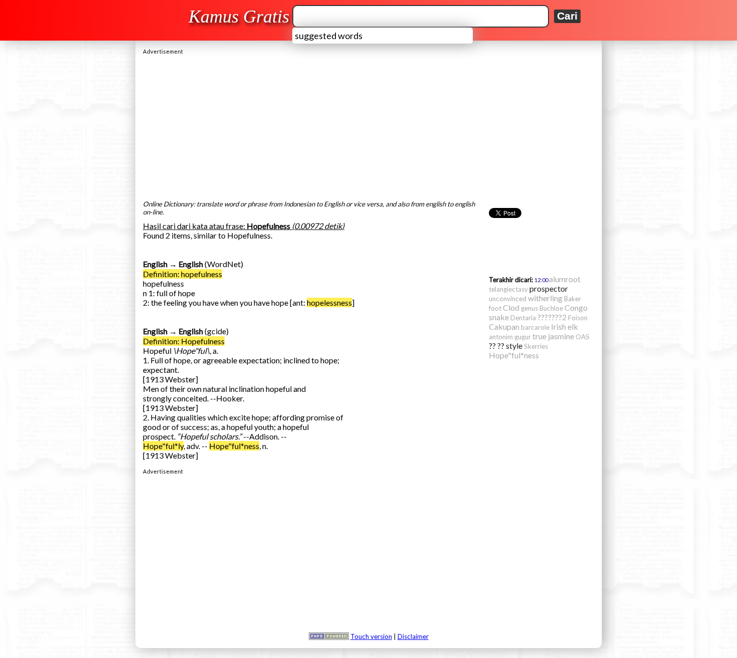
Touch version (371, 636)
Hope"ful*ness (234, 446)
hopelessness (329, 302)
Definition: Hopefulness (184, 341)
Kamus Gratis (239, 17)
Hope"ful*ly (163, 446)
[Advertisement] (368, 125)
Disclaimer (413, 636)
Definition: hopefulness (182, 274)
